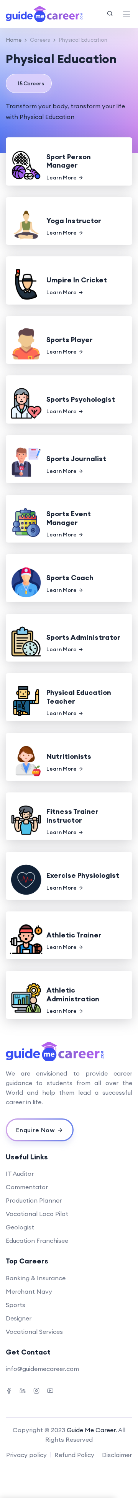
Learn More (61, 177)
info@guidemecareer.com (42, 1368)
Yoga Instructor (73, 220)
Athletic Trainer (74, 935)
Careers (40, 39)
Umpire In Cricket (76, 279)
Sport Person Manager (68, 161)
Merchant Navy (29, 1291)
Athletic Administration (72, 994)
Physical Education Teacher (78, 697)
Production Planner (34, 1200)
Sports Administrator (83, 637)
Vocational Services (34, 1331)
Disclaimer (117, 1455)
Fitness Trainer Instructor (72, 816)
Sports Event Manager (68, 518)
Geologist (20, 1227)
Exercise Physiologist (82, 875)
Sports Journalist (76, 458)
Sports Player (69, 339)
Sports (15, 1305)
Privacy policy (26, 1455)
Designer (18, 1318)
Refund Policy (74, 1455)
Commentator (27, 1187)
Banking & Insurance (36, 1278)
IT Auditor (20, 1173)
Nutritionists (68, 756)
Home (13, 39)
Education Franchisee (37, 1240)
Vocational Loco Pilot (37, 1214)
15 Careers (31, 83)
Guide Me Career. (92, 1430)
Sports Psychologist (80, 399)
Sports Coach (70, 577)
